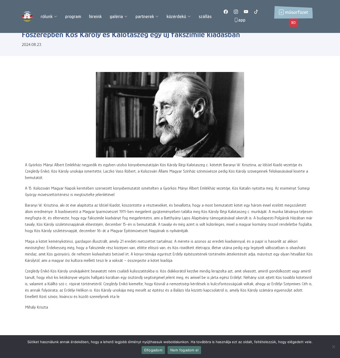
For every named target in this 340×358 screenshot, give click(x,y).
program (73, 16)
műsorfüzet (296, 12)
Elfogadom (153, 350)
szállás (205, 16)
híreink (95, 16)
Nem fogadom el (184, 350)
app (241, 20)
